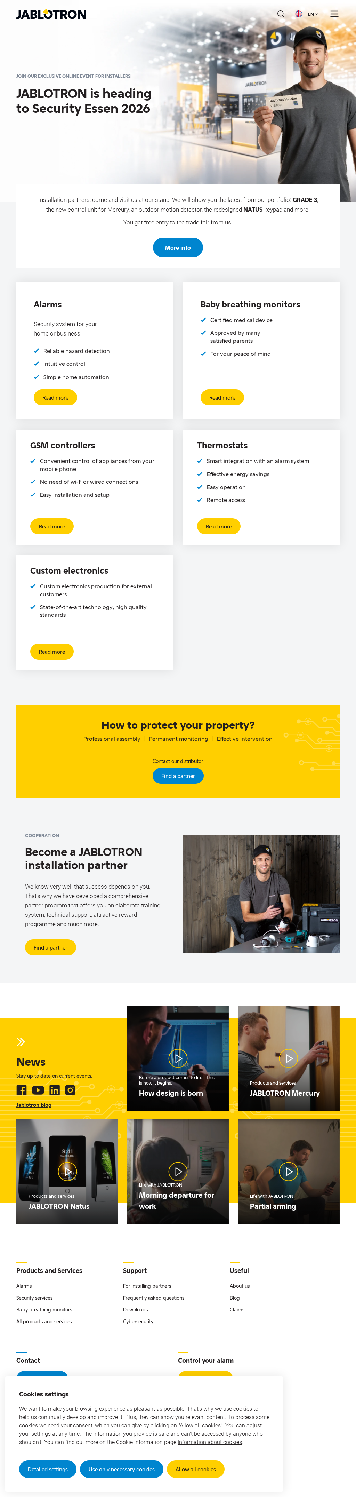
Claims (237, 1310)
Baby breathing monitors (44, 1310)
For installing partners (147, 1286)
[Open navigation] (334, 14)
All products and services (44, 1321)
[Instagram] (70, 1090)
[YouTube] (38, 1090)
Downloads (135, 1310)
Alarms (24, 1286)
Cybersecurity (138, 1321)
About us (240, 1286)
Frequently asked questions (153, 1298)
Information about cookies (210, 1442)
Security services (34, 1298)
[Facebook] (21, 1090)
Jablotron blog (33, 1105)
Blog (235, 1298)
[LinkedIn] (54, 1090)
